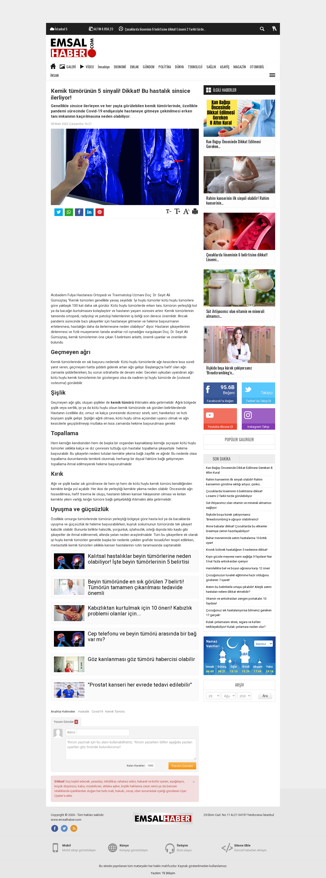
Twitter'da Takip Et (258, 401)
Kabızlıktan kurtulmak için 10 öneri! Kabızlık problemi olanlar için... (140, 611)
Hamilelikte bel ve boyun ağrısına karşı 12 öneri (238, 568)
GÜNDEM (148, 66)
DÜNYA (179, 66)
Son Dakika (222, 459)
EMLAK (134, 66)
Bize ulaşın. (184, 848)
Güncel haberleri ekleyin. (250, 848)
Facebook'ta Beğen (220, 401)
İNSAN (54, 75)
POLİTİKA (164, 66)
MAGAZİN (239, 66)
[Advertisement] (163, 10)
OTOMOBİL (257, 66)
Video (90, 66)
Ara (265, 695)
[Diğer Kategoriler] (272, 75)
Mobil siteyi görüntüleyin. (79, 848)
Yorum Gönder (65, 722)
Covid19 (97, 711)
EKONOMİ (120, 66)
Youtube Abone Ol (220, 426)
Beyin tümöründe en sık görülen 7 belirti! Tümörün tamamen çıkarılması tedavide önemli (136, 587)
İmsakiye (104, 66)
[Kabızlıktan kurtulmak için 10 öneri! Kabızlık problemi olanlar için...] (69, 613)
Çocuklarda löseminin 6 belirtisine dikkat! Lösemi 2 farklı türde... (165, 29)
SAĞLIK (211, 66)
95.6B (228, 387)
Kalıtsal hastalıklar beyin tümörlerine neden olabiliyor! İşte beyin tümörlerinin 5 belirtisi (139, 559)
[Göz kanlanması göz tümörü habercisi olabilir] (69, 664)
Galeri (71, 66)
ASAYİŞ (224, 66)
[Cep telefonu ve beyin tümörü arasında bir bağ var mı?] (69, 639)
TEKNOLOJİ (195, 66)
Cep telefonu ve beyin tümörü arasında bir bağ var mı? (142, 636)
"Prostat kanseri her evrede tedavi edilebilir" (140, 685)
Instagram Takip (258, 426)
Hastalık (83, 711)
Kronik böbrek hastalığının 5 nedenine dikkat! (237, 549)
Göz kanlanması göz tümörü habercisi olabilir (141, 659)
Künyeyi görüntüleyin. (134, 848)
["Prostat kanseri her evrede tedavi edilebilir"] (69, 690)
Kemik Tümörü (115, 711)
